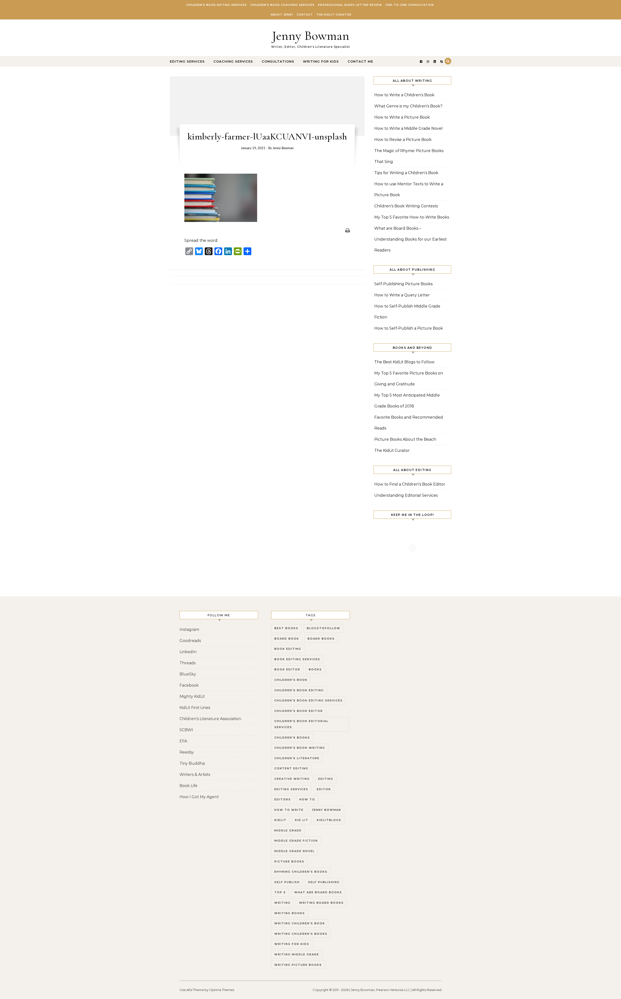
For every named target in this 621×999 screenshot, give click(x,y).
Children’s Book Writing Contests (406, 206)
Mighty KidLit (192, 696)
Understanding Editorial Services (406, 495)
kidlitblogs (329, 820)
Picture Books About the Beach (405, 439)
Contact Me (360, 61)
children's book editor (298, 711)
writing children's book (299, 923)
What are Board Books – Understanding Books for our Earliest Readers (410, 239)
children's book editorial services (301, 724)
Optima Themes (221, 990)
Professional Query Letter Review (350, 5)
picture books (289, 861)
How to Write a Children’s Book (404, 95)
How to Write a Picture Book (402, 117)
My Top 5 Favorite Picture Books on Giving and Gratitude (408, 378)
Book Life (188, 785)
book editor (287, 669)
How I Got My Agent (199, 797)
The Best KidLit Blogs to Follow (404, 362)
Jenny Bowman (310, 35)
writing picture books (298, 965)
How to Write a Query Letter (402, 295)
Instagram (189, 629)
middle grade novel (294, 851)
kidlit (280, 820)
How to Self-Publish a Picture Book (408, 328)
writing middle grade (296, 954)
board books (321, 638)
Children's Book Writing (299, 747)
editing (325, 778)
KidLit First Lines (195, 707)
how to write (288, 810)
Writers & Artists (195, 774)
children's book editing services (308, 700)
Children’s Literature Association (210, 718)
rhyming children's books (300, 871)
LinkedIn (188, 652)
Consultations (278, 61)
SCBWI (186, 730)
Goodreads (190, 640)
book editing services (297, 659)
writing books (289, 913)
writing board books (321, 902)
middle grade (288, 830)
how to (307, 799)
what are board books (318, 892)
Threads (188, 663)
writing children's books (300, 933)
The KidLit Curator (333, 14)
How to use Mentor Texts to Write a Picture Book (408, 189)
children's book (291, 680)
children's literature (296, 758)
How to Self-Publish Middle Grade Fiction (407, 311)
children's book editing (299, 690)
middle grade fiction (296, 840)
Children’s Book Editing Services (216, 5)
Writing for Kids (321, 61)
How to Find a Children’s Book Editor (409, 484)
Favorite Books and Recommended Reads (408, 422)
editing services (291, 789)
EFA (183, 741)
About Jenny (282, 14)
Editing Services (187, 61)
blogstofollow (323, 628)
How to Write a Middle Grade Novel (408, 128)
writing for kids (291, 944)
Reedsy (187, 752)
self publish (287, 882)
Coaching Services (233, 61)
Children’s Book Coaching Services (282, 5)
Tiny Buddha (192, 763)
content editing (291, 768)
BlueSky (188, 674)
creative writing (292, 778)
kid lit (301, 820)
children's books (292, 737)
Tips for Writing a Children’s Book (406, 173)
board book (286, 638)
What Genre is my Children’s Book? (408, 106)
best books (286, 628)
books (315, 669)
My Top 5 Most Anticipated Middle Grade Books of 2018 (407, 400)
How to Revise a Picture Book (403, 139)
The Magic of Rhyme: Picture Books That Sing (408, 156)
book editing (287, 648)
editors (282, 799)
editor (324, 789)
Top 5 (280, 892)
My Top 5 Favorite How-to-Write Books (411, 217)
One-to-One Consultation (409, 5)
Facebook (189, 685)
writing (282, 902)
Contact (305, 14)
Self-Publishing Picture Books (403, 284)
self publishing (324, 882)
